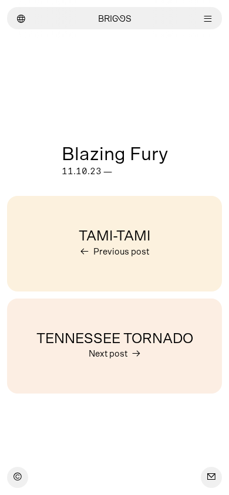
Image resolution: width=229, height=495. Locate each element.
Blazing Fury (115, 154)
